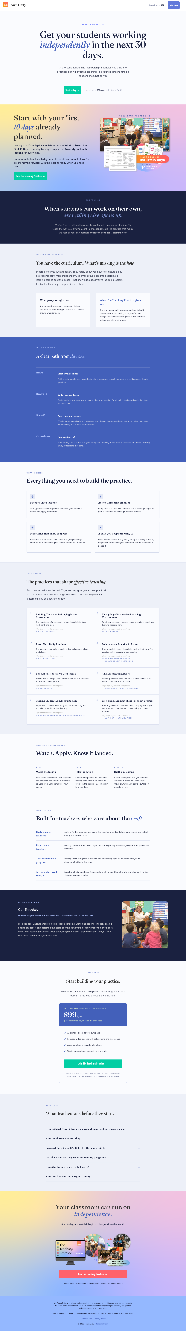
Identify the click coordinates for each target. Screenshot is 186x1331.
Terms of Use (86, 1319)
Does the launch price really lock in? (67, 1167)
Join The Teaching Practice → (30, 176)
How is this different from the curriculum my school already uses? (85, 1129)
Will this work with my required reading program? (76, 1157)
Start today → (72, 90)
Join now (173, 5)
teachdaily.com (102, 1324)
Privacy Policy (100, 1319)
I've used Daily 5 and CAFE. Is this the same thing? (75, 1148)
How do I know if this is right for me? (68, 1176)
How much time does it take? (63, 1138)
